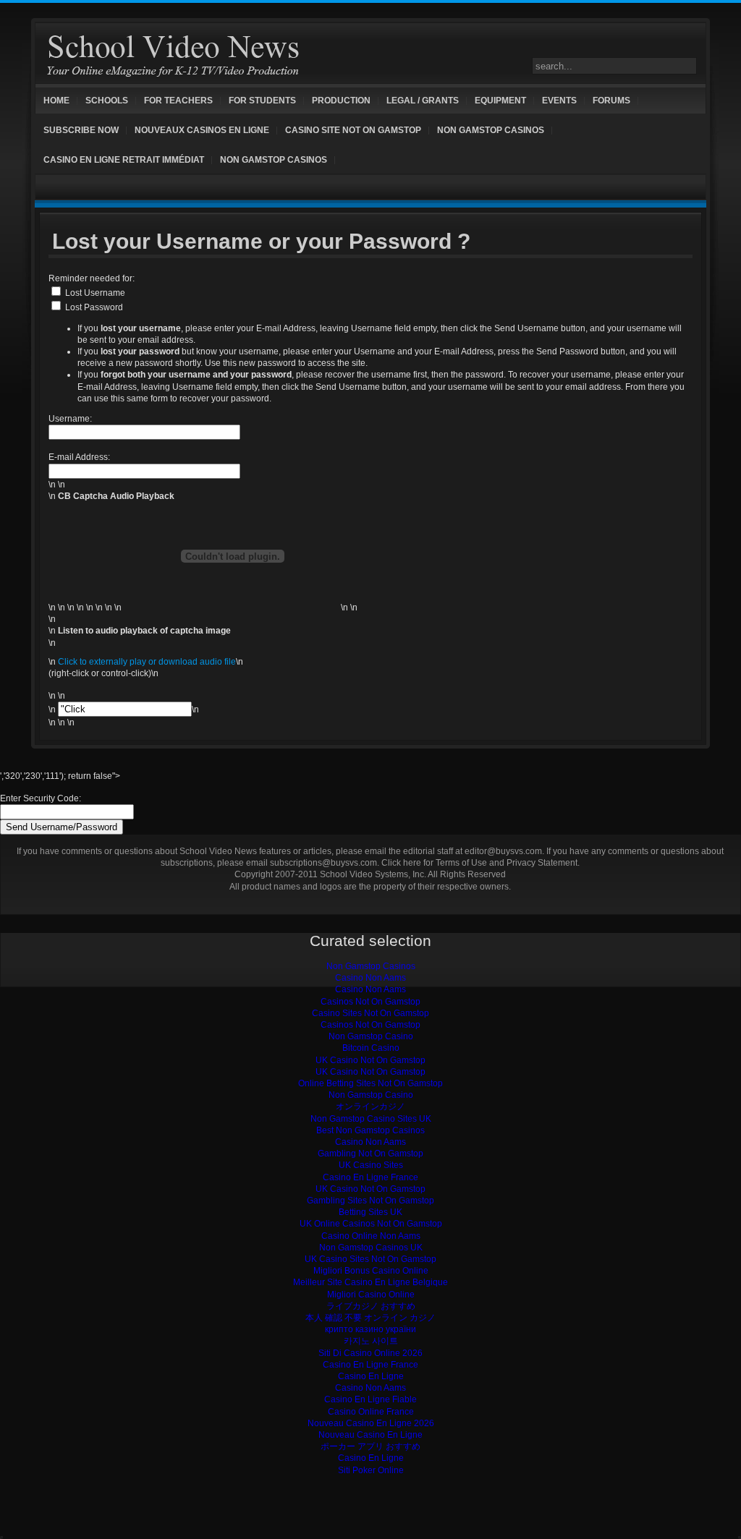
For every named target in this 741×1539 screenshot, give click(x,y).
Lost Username (95, 293)
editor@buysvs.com (503, 851)
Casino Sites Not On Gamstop (370, 1013)
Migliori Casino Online (371, 1294)
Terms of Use (461, 863)
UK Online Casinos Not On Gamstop (371, 1224)
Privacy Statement (542, 863)
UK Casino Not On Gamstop (370, 1060)
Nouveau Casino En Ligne (370, 1435)
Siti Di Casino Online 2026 (370, 1353)
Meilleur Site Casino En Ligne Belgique (370, 1282)
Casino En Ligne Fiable (370, 1399)
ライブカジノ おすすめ (370, 1306)
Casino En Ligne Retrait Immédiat (123, 160)
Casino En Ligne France (370, 1177)
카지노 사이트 (371, 1341)
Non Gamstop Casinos (490, 130)
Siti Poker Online (371, 1470)
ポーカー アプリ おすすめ (370, 1446)
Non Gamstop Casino (371, 1036)
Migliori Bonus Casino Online (370, 1271)
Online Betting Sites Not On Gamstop (370, 1083)
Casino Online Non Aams (370, 1236)
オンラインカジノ (370, 1106)
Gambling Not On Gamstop (370, 1153)
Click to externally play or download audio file (147, 662)
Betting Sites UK (370, 1212)
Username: (70, 419)
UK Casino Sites (371, 1165)
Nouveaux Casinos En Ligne (202, 130)
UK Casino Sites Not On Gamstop (370, 1259)
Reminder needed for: (91, 278)
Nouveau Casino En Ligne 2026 (371, 1423)
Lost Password (94, 307)
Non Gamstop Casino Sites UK (370, 1119)
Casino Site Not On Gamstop (353, 130)
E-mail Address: (79, 457)
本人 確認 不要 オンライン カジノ (370, 1318)
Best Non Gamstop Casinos (370, 1130)
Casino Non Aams (370, 978)
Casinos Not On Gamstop (370, 1002)
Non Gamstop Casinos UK (371, 1247)
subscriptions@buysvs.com (323, 863)
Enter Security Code (39, 798)
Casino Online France (371, 1412)
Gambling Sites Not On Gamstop (370, 1200)
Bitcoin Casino (370, 1048)
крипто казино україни (370, 1329)
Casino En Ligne (371, 1376)
